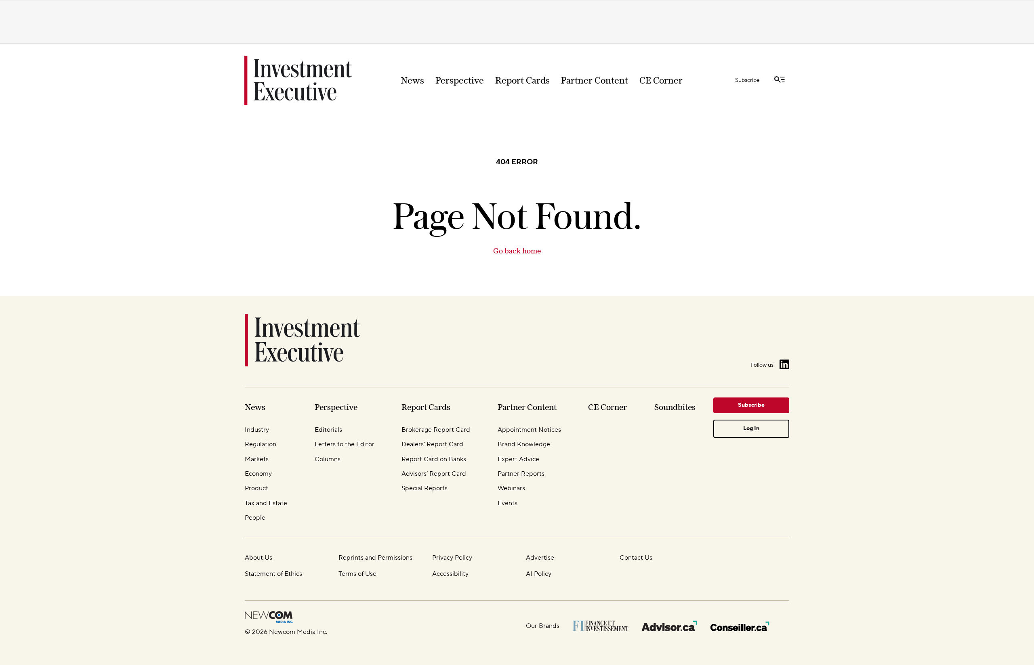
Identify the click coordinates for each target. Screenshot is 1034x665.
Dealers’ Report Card (432, 444)
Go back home (517, 251)
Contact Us (636, 558)
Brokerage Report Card (435, 430)
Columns (327, 459)
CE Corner (661, 80)
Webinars (511, 488)
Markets (257, 459)
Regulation (260, 444)
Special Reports (424, 488)
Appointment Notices (529, 430)
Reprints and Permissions (375, 558)
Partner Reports (521, 474)
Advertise (540, 558)
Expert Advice (518, 459)
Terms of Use (357, 574)
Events (507, 503)
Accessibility (450, 574)
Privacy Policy (452, 558)
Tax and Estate (266, 503)
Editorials (328, 430)
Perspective (459, 80)
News (412, 80)
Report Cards (522, 80)
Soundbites (675, 407)
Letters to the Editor (344, 444)
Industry (257, 430)
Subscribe (747, 80)
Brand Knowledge (524, 444)
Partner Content (594, 80)
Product (256, 488)
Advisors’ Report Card (433, 474)
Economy (258, 474)
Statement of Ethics (273, 574)
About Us (258, 558)
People (255, 518)
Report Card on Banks (433, 459)
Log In (751, 428)
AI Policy (538, 574)
